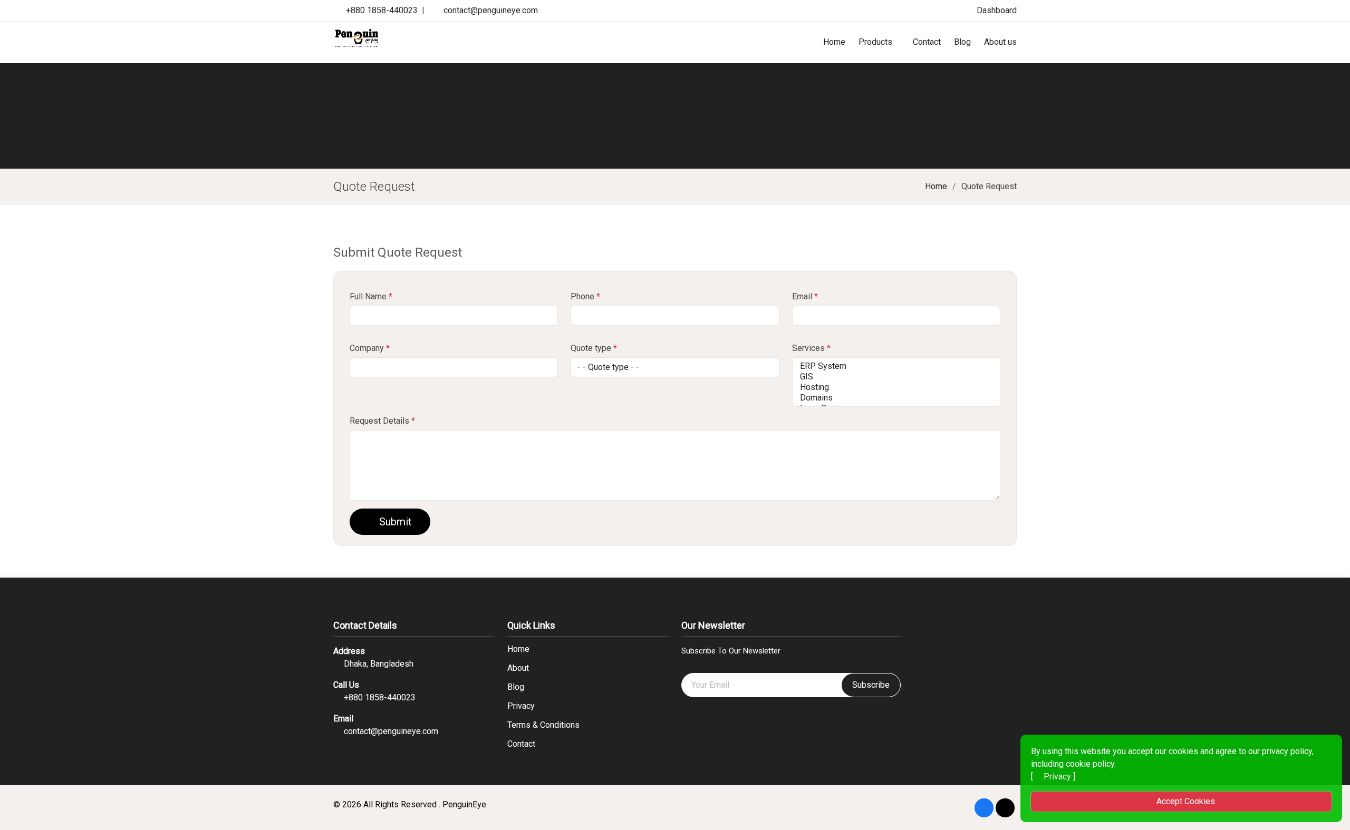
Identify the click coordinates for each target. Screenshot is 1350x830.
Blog (962, 42)
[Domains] (896, 398)
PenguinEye (464, 804)
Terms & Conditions (543, 725)
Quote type (594, 348)
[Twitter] (1005, 807)
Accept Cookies (1184, 801)
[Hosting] (896, 387)
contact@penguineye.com (490, 10)
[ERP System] (896, 366)
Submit (394, 521)
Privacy (521, 706)
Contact (927, 42)
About (518, 668)
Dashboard (996, 10)
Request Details (382, 421)
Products (875, 42)
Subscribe (871, 685)
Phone (585, 296)
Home (834, 42)
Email (805, 296)
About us (1000, 42)
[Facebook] (984, 807)
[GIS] (896, 377)
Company (370, 348)
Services (811, 348)
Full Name (371, 296)
